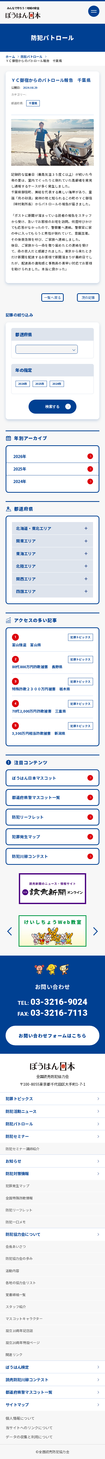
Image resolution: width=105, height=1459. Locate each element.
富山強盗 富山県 (51, 641)
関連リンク (14, 1354)
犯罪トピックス (19, 1098)
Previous (11, 931)
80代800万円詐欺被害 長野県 (51, 663)
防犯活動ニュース (21, 1111)
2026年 (22, 384)
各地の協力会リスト (21, 1282)
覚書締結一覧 (16, 1294)
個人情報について (20, 1417)
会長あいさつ (16, 1246)
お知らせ (13, 1160)
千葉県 (33, 103)
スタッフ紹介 (16, 1306)
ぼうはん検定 (17, 1366)
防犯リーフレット (28, 817)
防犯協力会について (23, 1234)
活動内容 (12, 1270)
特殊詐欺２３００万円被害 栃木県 (51, 685)
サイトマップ (17, 1404)
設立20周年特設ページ (23, 1342)
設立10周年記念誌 (19, 1330)
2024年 (56, 384)
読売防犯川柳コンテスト (27, 1379)
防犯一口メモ (16, 1221)
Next (94, 931)
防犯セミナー (17, 1136)
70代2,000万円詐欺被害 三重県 (51, 708)
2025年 (39, 384)
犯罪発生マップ (26, 836)
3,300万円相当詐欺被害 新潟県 (51, 730)
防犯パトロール (19, 1123)
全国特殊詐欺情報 (19, 1197)
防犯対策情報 (17, 1173)
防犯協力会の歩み (19, 1258)
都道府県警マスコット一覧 (36, 797)
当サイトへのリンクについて (29, 1427)
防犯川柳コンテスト (30, 856)
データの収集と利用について (29, 1436)
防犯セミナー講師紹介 (23, 1148)
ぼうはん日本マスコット (34, 778)
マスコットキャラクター (24, 1318)
